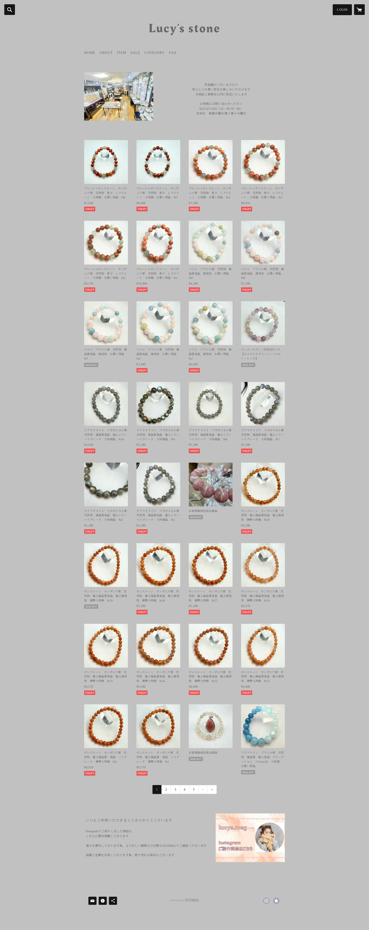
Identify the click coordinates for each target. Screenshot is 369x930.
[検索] (9, 9)
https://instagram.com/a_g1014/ (266, 901)
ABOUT (106, 52)
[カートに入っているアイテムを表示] (359, 9)
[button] (342, 9)
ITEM (121, 52)
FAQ (172, 52)
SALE (135, 52)
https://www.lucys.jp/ (276, 901)
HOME (89, 52)
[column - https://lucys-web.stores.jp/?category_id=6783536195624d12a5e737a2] (250, 837)
